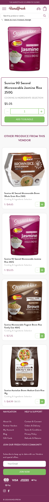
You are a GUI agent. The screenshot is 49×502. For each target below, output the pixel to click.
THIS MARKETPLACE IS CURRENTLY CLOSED (24, 2)
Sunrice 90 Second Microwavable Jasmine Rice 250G (22, 260)
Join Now (24, 472)
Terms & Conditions (33, 429)
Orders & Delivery (32, 425)
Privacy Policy (30, 434)
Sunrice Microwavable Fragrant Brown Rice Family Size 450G (23, 326)
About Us (7, 421)
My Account (8, 429)
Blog (5, 434)
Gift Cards (7, 438)
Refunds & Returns (33, 438)
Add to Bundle (24, 119)
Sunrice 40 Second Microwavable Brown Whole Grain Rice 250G (22, 195)
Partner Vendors (10, 425)
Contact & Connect (33, 421)
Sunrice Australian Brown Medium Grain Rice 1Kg (24, 392)
